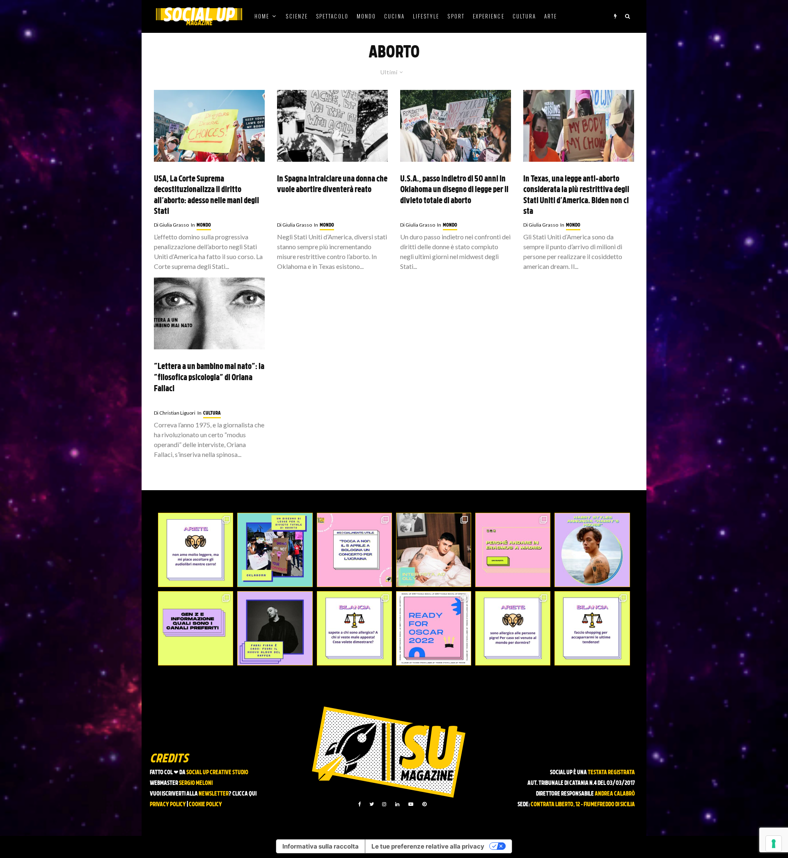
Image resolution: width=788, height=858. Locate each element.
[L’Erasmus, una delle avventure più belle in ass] (512, 550)
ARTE (550, 16)
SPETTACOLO (332, 16)
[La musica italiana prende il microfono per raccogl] (354, 550)
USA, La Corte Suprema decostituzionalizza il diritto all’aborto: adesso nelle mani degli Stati (206, 195)
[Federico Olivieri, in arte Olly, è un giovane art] (433, 550)
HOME (261, 16)
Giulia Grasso (171, 225)
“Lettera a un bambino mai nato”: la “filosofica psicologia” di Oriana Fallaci (209, 378)
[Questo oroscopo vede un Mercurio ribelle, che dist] (195, 550)
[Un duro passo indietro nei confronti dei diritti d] (274, 550)
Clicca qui (244, 794)
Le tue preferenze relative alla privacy (427, 846)
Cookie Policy (205, 805)
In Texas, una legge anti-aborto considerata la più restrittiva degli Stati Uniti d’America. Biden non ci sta (576, 195)
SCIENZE (297, 16)
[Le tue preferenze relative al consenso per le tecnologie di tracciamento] (773, 843)
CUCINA (394, 16)
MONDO (366, 16)
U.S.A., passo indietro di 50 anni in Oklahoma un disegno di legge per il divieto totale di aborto (454, 190)
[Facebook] (359, 804)
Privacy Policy (168, 805)
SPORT (455, 16)
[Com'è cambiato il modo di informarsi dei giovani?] (195, 628)
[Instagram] (384, 804)
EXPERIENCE (488, 16)
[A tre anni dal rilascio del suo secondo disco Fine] (592, 550)
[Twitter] (371, 804)
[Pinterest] (424, 804)
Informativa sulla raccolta (320, 846)
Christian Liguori (174, 413)
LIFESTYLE (426, 16)
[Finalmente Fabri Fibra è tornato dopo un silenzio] (274, 628)
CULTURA (524, 16)
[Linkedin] (397, 804)
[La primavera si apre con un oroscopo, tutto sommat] (354, 628)
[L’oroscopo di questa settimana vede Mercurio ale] (592, 628)
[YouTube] (410, 804)
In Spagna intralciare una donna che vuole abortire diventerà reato (332, 185)
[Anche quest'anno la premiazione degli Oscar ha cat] (433, 628)
